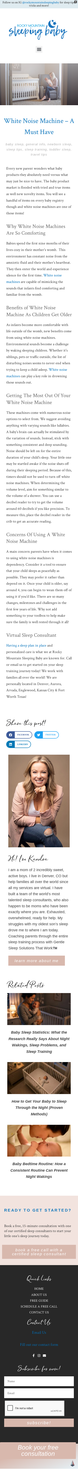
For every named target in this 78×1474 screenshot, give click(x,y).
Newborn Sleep (59, 144)
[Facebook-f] (33, 1355)
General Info (35, 144)
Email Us (39, 1332)
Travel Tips (39, 154)
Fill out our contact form (39, 1344)
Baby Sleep (15, 144)
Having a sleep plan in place (26, 645)
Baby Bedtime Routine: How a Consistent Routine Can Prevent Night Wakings (39, 1170)
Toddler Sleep (60, 149)
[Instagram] (39, 1355)
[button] (39, 49)
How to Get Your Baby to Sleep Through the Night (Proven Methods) (39, 1107)
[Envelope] (44, 1355)
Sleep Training (36, 149)
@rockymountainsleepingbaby (40, 2)
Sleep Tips (14, 149)
